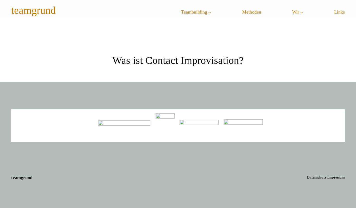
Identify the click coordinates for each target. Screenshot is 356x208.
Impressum (336, 177)
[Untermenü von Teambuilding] (209, 12)
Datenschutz (316, 177)
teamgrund (33, 10)
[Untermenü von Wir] (301, 12)
